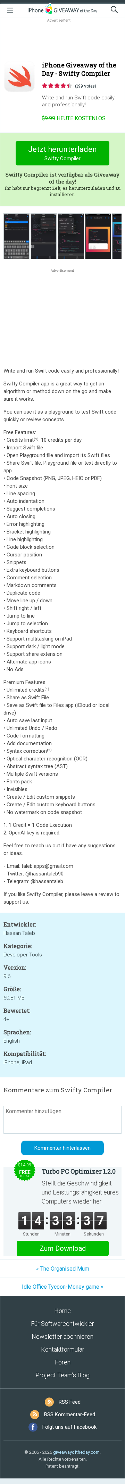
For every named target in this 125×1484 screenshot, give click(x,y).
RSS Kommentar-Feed (69, 1414)
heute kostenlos (74, 118)
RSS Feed (70, 1402)
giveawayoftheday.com (76, 1452)
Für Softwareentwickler (62, 1323)
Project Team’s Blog (62, 1375)
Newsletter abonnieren (62, 1336)
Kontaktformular (62, 1349)
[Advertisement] (62, 40)
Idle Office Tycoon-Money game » (62, 1286)
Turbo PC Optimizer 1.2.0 (79, 1171)
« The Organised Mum (62, 1268)
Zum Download (63, 1248)
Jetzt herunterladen (62, 153)
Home (62, 1310)
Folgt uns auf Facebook (69, 1427)
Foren (62, 1362)
